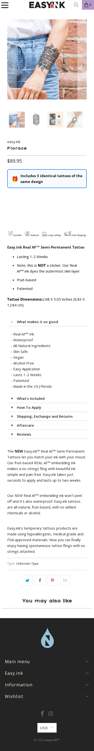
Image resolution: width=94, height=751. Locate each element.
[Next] (82, 65)
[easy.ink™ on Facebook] (42, 713)
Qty (10, 195)
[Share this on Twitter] (27, 580)
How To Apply (29, 407)
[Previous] (12, 65)
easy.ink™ (52, 740)
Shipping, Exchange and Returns (45, 416)
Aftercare (25, 425)
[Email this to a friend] (65, 580)
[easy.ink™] (47, 5)
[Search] (76, 5)
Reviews (24, 434)
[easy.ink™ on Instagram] (51, 713)
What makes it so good (37, 321)
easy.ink (13, 141)
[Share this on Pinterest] (52, 580)
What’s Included (31, 398)
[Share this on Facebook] (40, 580)
